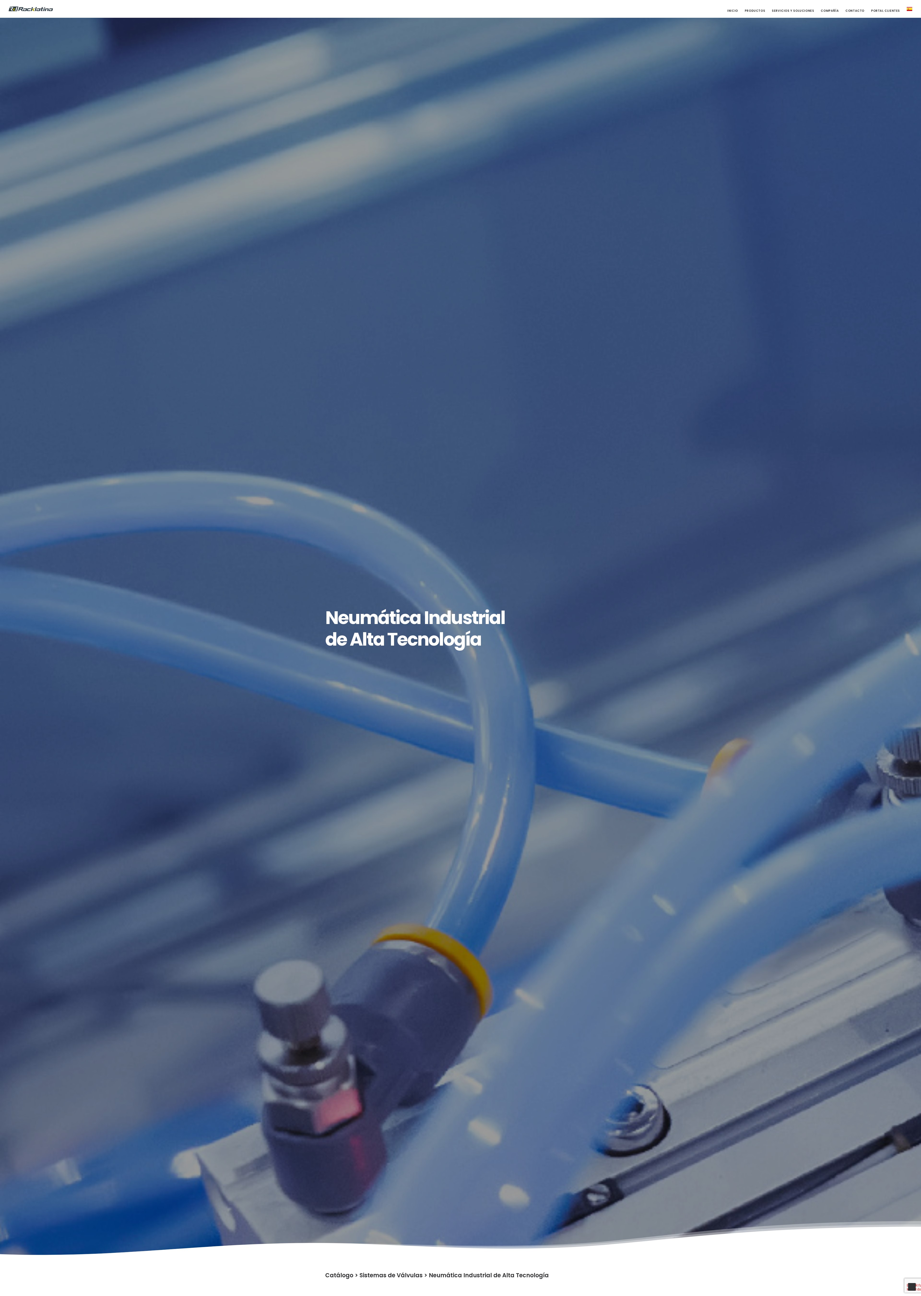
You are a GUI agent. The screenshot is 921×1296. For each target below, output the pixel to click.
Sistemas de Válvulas (391, 1275)
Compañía (830, 11)
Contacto (854, 11)
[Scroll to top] (912, 1286)
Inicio (732, 11)
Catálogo (339, 1275)
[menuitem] (734, 11)
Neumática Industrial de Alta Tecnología (489, 1275)
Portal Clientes (885, 11)
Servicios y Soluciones (793, 11)
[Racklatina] (31, 8)
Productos (755, 11)
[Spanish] (907, 9)
